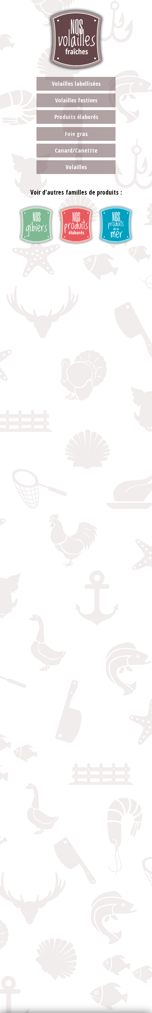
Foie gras (76, 134)
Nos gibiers (36, 224)
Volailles (76, 167)
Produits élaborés (76, 117)
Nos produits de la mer (115, 224)
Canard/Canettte (76, 150)
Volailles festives (76, 100)
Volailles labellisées (76, 83)
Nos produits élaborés (76, 224)
